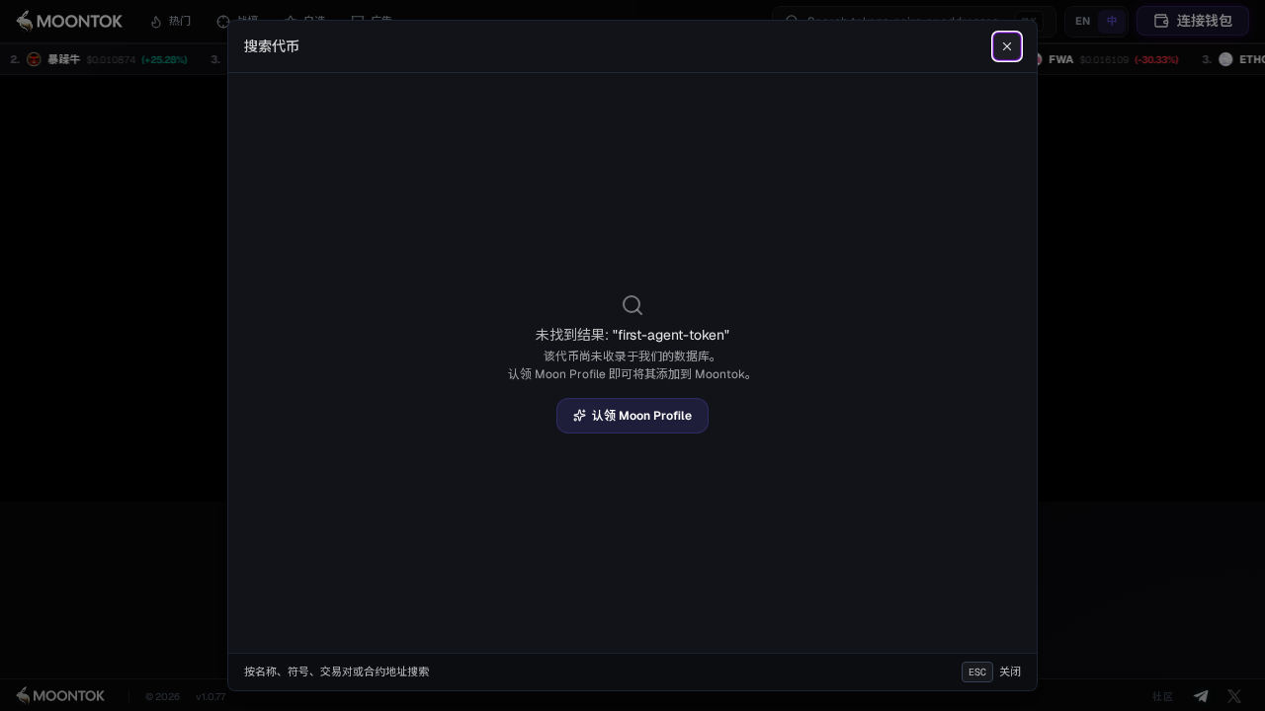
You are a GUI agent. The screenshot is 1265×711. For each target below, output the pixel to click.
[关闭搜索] (1007, 46)
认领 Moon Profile (642, 416)
